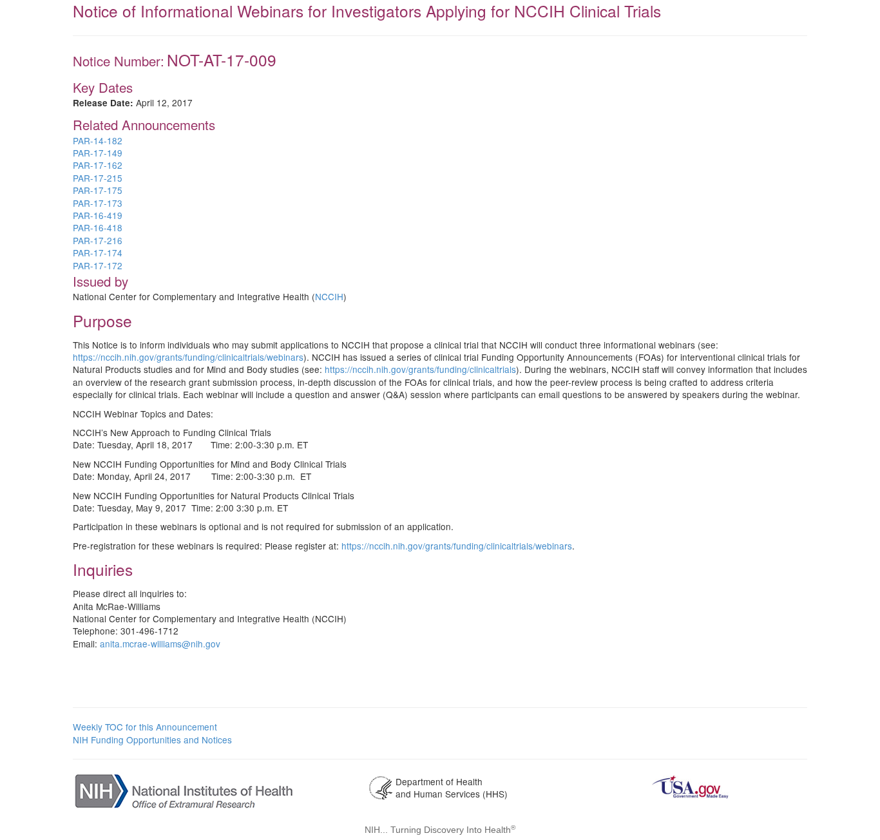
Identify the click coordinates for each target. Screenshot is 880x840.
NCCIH (329, 296)
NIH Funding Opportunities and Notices (152, 739)
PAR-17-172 (97, 265)
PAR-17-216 (97, 240)
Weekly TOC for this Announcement (145, 726)
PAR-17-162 (97, 164)
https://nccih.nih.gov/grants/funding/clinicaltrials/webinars (188, 356)
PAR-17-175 (97, 190)
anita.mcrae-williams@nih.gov (160, 643)
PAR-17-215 (97, 177)
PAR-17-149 (97, 152)
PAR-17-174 (97, 252)
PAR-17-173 (97, 202)
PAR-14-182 (97, 140)
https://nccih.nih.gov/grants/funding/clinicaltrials (420, 369)
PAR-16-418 (97, 227)
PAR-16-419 (97, 215)
